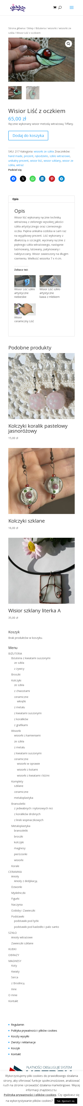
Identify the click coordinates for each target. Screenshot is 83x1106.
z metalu (19, 707)
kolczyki (19, 842)
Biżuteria (41, 28)
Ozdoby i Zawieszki (23, 910)
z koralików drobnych (27, 814)
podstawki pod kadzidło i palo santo (36, 927)
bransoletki (21, 830)
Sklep (30, 28)
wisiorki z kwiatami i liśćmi (33, 775)
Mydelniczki (18, 893)
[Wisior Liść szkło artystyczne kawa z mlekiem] (50, 281)
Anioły (15, 876)
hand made (15, 156)
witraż (20, 165)
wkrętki (21, 701)
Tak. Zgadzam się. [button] (66, 1100)
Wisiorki (16, 731)
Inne (14, 989)
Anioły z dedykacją (25, 881)
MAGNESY (14, 961)
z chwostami (22, 691)
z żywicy (19, 668)
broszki (18, 836)
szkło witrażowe (60, 156)
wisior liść (36, 160)
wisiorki (52, 28)
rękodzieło (41, 156)
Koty (14, 965)
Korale (15, 866)
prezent (28, 156)
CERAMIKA (15, 872)
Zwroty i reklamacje (23, 1042)
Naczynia (17, 904)
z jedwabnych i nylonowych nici (33, 808)
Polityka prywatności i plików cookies (34, 1030)
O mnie (12, 995)
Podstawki (17, 916)
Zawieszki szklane (22, 943)
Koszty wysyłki (20, 1036)
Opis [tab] (15, 199)
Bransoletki (18, 803)
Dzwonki (16, 887)
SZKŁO (12, 933)
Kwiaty (15, 971)
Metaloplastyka (20, 826)
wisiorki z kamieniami (27, 735)
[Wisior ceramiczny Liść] (25, 309)
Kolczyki (16, 680)
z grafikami (21, 725)
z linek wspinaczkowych (28, 820)
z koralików (21, 719)
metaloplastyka (23, 798)
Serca (14, 977)
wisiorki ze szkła (44, 151)
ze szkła (19, 663)
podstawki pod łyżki (26, 921)
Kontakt (13, 1001)
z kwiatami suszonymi (28, 713)
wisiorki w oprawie (28, 763)
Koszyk (15, 1048)
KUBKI (12, 949)
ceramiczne (21, 697)
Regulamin (17, 1024)
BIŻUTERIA (15, 653)
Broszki (15, 674)
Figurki (15, 898)
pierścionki (20, 854)
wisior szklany (52, 160)
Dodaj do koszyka (28, 135)
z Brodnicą (18, 983)
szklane (18, 786)
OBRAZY (13, 955)
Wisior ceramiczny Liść (24, 319)
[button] (68, 43)
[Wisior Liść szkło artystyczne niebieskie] (25, 281)
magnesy (19, 848)
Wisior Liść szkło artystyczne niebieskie (24, 293)
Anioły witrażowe (22, 937)
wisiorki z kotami (27, 769)
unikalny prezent (18, 160)
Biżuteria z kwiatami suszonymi (30, 658)
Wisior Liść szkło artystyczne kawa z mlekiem (50, 293)
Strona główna (16, 28)
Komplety (17, 781)
